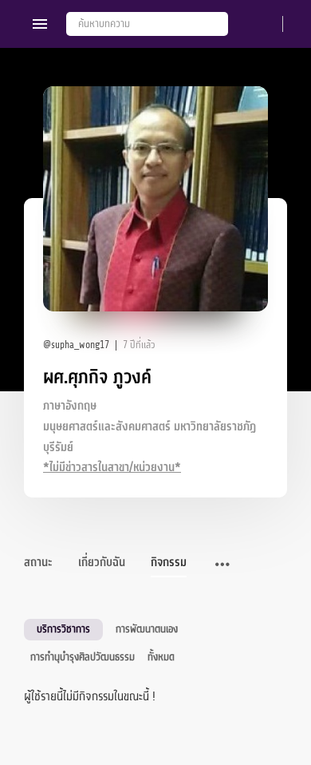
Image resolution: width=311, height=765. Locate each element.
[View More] (222, 565)
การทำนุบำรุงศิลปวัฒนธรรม (82, 656)
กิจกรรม (169, 562)
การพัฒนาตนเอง (147, 628)
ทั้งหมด (161, 656)
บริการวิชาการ (63, 628)
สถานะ (38, 562)
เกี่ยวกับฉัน (101, 562)
